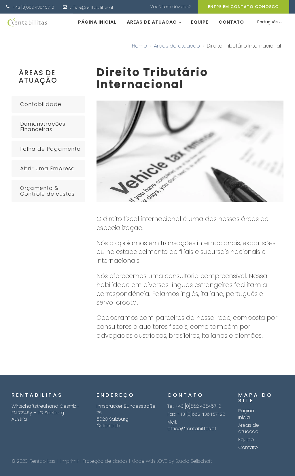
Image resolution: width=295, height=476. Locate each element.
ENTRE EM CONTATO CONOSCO (243, 7)
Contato (231, 22)
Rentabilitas (42, 461)
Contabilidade (40, 104)
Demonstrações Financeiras (42, 126)
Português (267, 22)
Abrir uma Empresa (47, 168)
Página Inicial (97, 22)
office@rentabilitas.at (92, 7)
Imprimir (69, 461)
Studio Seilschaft (193, 461)
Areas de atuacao (152, 22)
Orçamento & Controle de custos (47, 190)
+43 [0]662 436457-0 (33, 7)
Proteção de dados (105, 461)
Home (139, 45)
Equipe (199, 22)
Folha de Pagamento (50, 148)
